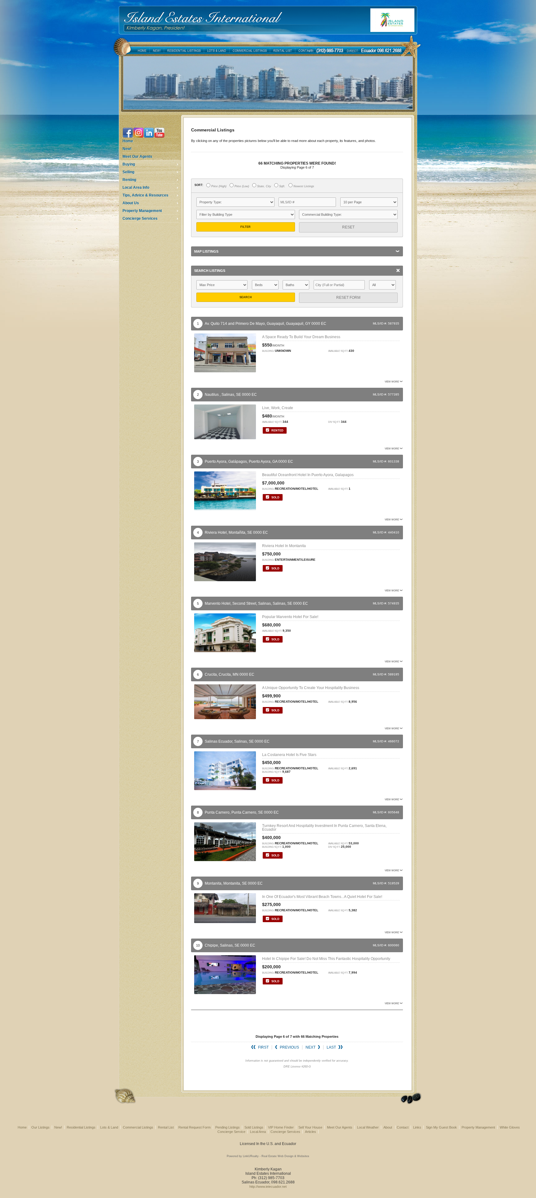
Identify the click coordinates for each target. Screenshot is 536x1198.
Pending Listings (227, 1127)
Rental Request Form (194, 1127)
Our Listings (40, 1127)
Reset (348, 227)
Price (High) (218, 186)
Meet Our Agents (137, 156)
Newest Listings (303, 186)
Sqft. (281, 186)
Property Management (142, 211)
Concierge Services (140, 218)
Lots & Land (109, 1127)
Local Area (258, 1132)
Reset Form (348, 297)
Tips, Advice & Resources (145, 195)
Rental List (166, 1127)
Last (332, 1047)
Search (245, 297)
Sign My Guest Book (441, 1127)
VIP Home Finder (281, 1127)
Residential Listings (81, 1127)
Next (311, 1047)
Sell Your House (310, 1127)
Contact (403, 1127)
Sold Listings (253, 1127)
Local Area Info (136, 187)
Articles (310, 1132)
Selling (128, 172)
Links (417, 1127)
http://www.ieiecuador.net (268, 1186)
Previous (289, 1047)
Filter (245, 226)
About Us (131, 203)
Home (128, 141)
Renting (129, 180)
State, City (263, 186)
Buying (129, 164)
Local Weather (368, 1127)
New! (127, 149)
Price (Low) (241, 186)
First (263, 1047)
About (388, 1127)
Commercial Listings (138, 1127)
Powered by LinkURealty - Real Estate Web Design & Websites (268, 1156)
